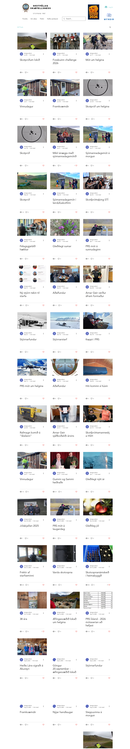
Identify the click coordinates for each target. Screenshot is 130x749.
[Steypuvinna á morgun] (98, 693)
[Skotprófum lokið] (32, 41)
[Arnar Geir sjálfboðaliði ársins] (65, 413)
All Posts (20, 27)
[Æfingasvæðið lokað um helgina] (65, 600)
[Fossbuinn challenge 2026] (65, 41)
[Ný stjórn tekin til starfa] (32, 274)
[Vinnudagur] (32, 87)
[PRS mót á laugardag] (65, 507)
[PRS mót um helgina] (32, 367)
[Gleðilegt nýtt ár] (98, 460)
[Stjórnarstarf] (65, 320)
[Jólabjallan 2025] (32, 507)
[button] (110, 27)
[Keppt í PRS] (98, 320)
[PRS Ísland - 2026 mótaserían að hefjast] (98, 600)
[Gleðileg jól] (98, 507)
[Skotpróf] (32, 134)
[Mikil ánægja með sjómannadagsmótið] (65, 134)
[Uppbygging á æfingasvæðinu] (32, 740)
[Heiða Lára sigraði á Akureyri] (32, 646)
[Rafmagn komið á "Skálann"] (32, 413)
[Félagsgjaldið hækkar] (32, 227)
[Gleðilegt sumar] (65, 227)
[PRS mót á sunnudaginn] (98, 227)
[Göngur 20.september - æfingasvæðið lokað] (65, 646)
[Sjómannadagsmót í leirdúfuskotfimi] (65, 180)
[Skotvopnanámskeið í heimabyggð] (98, 553)
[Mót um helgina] (98, 41)
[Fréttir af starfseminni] (32, 553)
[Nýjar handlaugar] (65, 693)
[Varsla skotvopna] (65, 553)
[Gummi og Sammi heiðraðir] (65, 460)
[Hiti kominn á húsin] (98, 367)
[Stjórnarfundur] (32, 320)
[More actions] (44, 54)
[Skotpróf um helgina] (98, 87)
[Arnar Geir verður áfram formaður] (98, 274)
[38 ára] (32, 600)
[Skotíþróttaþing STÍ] (98, 180)
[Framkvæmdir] (65, 87)
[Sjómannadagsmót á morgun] (98, 134)
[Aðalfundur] (65, 274)
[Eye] (94, 12)
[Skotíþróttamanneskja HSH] (98, 413)
